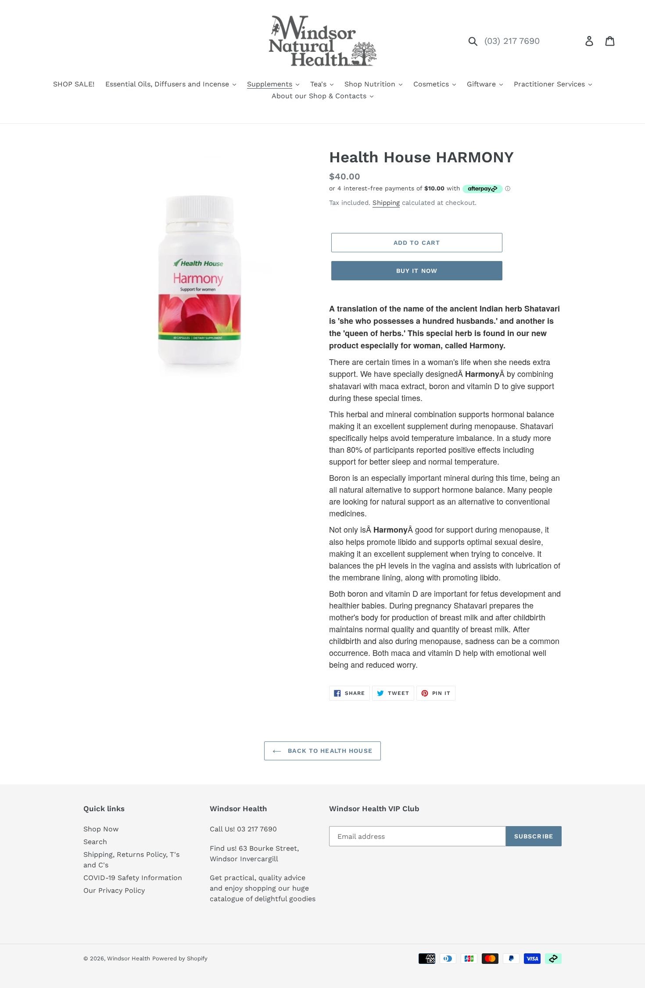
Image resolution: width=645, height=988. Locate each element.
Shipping (386, 203)
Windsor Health (128, 958)
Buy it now (416, 270)
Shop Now (100, 829)
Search (95, 842)
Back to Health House (329, 750)
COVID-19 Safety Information (132, 877)
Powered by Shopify (180, 958)
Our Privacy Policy (114, 890)
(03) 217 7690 (512, 41)
